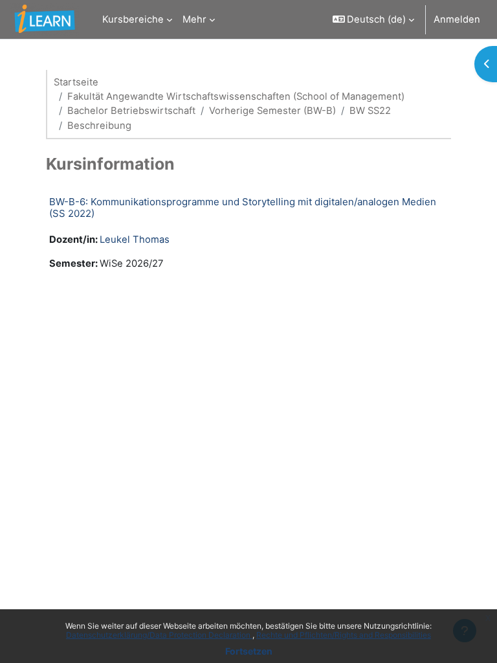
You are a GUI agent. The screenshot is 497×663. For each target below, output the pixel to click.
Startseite (76, 82)
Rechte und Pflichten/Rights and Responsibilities (343, 635)
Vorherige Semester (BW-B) (272, 111)
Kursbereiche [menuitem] (133, 19)
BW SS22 (370, 111)
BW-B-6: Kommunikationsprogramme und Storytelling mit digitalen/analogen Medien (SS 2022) (242, 207)
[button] (373, 19)
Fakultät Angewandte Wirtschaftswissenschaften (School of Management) (235, 96)
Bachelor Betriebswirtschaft (131, 111)
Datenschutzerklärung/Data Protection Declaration (159, 635)
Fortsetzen (248, 651)
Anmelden (457, 19)
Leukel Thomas (135, 239)
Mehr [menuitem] (194, 19)
